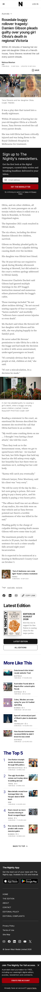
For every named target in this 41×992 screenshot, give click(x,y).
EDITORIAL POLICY (11, 912)
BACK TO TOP (19, 846)
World (14, 577)
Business (17, 708)
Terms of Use (8, 930)
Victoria (19, 587)
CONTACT (7, 907)
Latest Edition (20, 641)
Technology (19, 724)
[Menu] (4, 4)
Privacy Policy (8, 926)
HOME (5, 894)
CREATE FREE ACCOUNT (20, 980)
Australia (5, 14)
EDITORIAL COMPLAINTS (13, 916)
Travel (10, 784)
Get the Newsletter (20, 187)
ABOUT (6, 903)
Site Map (6, 934)
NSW (9, 802)
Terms (26, 192)
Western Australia (15, 768)
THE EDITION (8, 899)
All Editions (20, 647)
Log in (35, 4)
